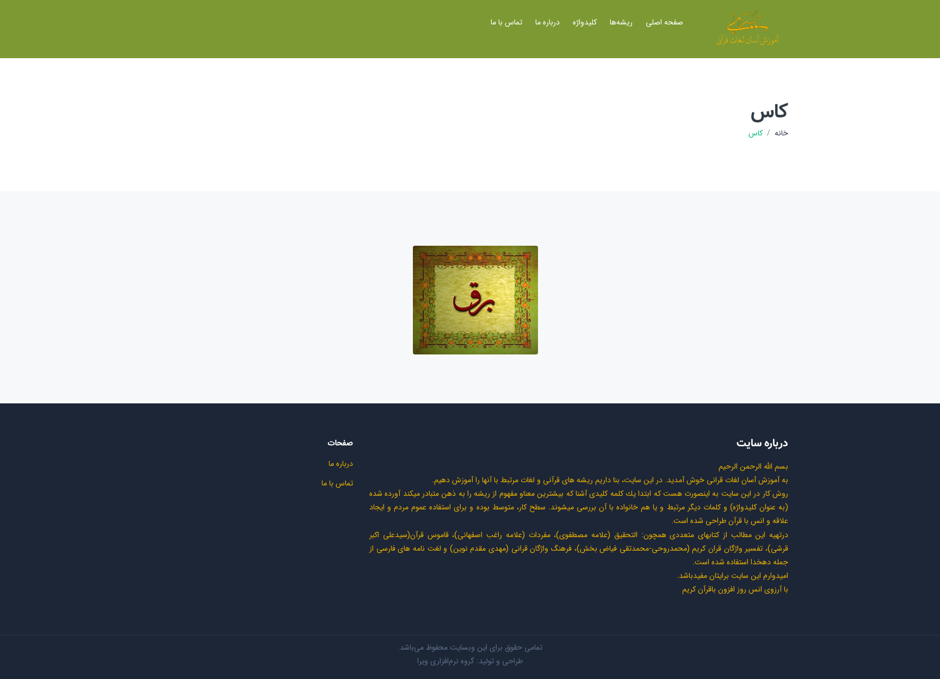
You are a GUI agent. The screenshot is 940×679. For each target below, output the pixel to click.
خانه (781, 133)
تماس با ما (506, 22)
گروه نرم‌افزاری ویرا (445, 661)
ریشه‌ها (621, 22)
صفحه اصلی (664, 22)
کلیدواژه (585, 22)
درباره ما (547, 22)
